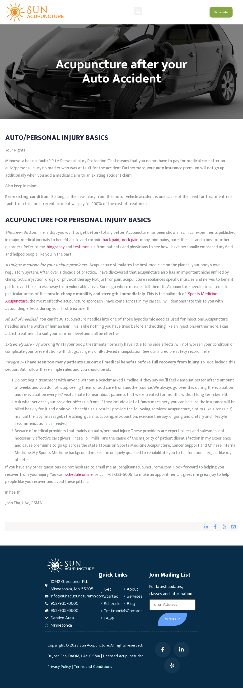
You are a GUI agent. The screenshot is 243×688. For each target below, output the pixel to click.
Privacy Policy (59, 666)
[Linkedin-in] (206, 526)
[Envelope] (233, 526)
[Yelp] (224, 526)
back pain (111, 239)
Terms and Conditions (93, 666)
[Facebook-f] (215, 526)
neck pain (130, 239)
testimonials (84, 247)
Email (154, 597)
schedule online (79, 474)
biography (56, 247)
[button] (138, 11)
